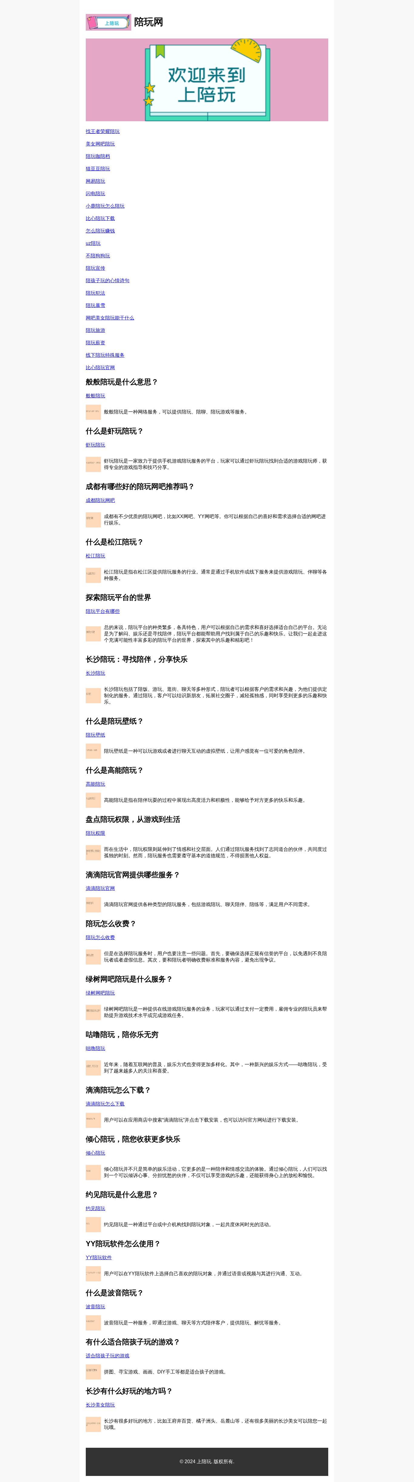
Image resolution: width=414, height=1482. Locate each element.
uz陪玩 (93, 243)
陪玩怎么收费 (100, 937)
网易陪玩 (95, 181)
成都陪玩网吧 (100, 500)
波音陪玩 (95, 1306)
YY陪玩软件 (99, 1257)
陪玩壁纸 (95, 735)
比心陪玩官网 (100, 367)
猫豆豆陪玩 (98, 168)
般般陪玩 (95, 395)
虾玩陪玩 (95, 444)
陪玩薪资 (95, 342)
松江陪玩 (95, 555)
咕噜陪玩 (95, 1048)
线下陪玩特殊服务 (105, 355)
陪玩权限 (95, 833)
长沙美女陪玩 (100, 1404)
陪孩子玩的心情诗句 (107, 280)
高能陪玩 (95, 784)
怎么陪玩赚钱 (100, 230)
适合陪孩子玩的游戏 (107, 1355)
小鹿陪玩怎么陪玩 (105, 206)
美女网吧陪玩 (100, 143)
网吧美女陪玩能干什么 (110, 317)
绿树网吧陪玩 (100, 992)
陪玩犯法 (95, 293)
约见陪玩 (95, 1208)
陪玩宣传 (95, 268)
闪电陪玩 (95, 193)
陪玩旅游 (95, 330)
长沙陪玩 (95, 673)
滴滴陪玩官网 (100, 888)
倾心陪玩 (95, 1153)
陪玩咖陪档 (98, 156)
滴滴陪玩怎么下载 (105, 1103)
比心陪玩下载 (100, 218)
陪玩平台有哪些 (103, 611)
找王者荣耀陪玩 (103, 131)
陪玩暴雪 (95, 305)
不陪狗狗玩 (98, 255)
